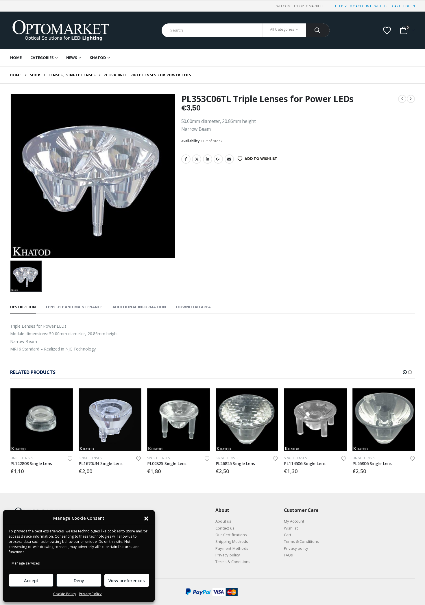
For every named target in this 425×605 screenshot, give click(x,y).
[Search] (318, 30)
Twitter (196, 159)
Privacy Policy (90, 593)
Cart (396, 6)
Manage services (26, 563)
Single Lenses (21, 458)
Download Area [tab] (193, 306)
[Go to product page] (41, 419)
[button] (146, 518)
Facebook (186, 159)
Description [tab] (23, 306)
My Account (361, 6)
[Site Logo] (60, 30)
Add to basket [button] (63, 398)
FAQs (288, 555)
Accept (31, 580)
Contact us (224, 528)
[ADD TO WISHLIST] (70, 458)
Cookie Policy (64, 593)
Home (16, 57)
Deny (79, 580)
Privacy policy (227, 555)
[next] (411, 99)
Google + (218, 159)
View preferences (126, 580)
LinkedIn (207, 159)
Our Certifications (231, 534)
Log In (409, 6)
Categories (42, 57)
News (71, 57)
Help (339, 6)
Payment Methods (231, 548)
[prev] (402, 99)
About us (223, 521)
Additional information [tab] (139, 306)
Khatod (98, 57)
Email (229, 159)
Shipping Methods (231, 541)
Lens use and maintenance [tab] (74, 306)
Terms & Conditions (233, 561)
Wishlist (381, 6)
